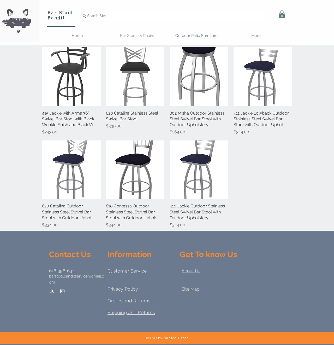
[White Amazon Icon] (52, 291)
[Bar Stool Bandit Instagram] (62, 291)
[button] (282, 14)
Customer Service (127, 271)
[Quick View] (71, 76)
